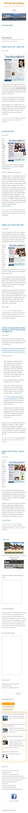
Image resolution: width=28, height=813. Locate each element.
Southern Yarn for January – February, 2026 (13, 452)
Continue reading (7, 206)
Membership (16, 211)
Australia (16, 118)
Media (10, 211)
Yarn (13, 119)
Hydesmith (11, 25)
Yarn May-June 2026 (8, 131)
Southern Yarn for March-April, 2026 (12, 225)
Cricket (3, 211)
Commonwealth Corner (7, 312)
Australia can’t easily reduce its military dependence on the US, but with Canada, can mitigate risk (14, 330)
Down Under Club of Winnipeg (14, 3)
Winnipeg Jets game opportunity (9, 780)
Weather (14, 316)
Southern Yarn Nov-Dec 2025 (8, 783)
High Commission (21, 312)
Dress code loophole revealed (10, 751)
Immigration (4, 314)
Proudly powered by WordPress (9, 808)
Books (23, 209)
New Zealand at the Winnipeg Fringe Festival (12, 787)
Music (3, 119)
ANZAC (15, 209)
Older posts (5, 539)
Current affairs (10, 439)
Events (19, 118)
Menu (14, 10)
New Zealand (8, 119)
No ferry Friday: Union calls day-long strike (13, 713)
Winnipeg (13, 213)
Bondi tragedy (5, 782)
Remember (9, 316)
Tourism (8, 213)
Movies (23, 118)
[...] (9, 719)
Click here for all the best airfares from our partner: (14, 556)
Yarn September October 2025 (9, 785)
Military (23, 437)
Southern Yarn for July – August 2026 (13, 47)
